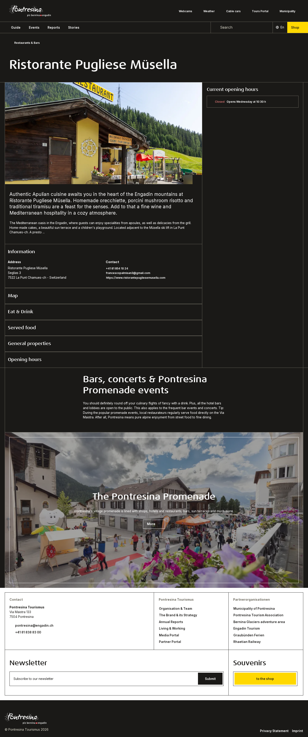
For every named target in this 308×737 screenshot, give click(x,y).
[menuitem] (34, 27)
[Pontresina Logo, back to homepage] (30, 11)
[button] (16, 27)
